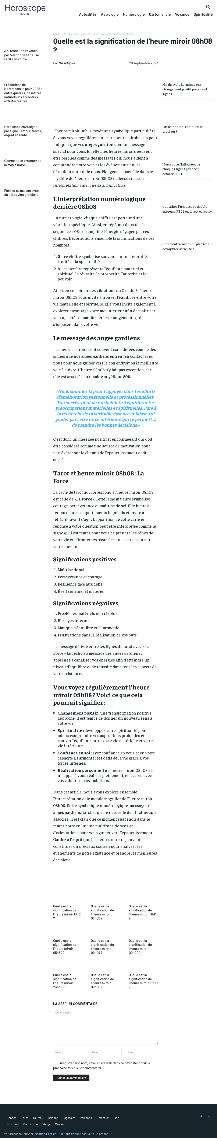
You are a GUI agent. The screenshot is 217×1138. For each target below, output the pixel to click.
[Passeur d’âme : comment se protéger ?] (187, 112)
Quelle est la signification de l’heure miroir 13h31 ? (67, 912)
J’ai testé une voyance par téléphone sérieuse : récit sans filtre (22, 55)
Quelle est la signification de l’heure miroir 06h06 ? (102, 981)
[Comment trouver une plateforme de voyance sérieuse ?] (187, 229)
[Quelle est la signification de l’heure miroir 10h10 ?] (143, 966)
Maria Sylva (67, 63)
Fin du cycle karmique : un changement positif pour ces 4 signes (184, 89)
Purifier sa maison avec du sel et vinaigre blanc (21, 192)
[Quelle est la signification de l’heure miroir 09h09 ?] (105, 931)
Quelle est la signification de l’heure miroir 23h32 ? (64, 981)
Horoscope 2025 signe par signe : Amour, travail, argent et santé (23, 131)
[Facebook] (201, 1117)
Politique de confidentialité (76, 1133)
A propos (102, 1133)
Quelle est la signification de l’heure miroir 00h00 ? (140, 946)
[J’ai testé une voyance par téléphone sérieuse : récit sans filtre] (23, 40)
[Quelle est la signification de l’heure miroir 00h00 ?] (143, 931)
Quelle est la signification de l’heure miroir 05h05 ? (102, 912)
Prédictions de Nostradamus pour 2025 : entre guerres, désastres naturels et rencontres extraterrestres (23, 93)
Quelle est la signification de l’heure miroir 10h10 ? (143, 981)
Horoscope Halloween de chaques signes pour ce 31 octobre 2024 (181, 169)
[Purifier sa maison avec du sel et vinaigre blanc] (23, 179)
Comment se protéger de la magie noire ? (23, 162)
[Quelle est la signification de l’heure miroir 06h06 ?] (105, 966)
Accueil (57, 33)
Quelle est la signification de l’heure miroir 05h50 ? (64, 946)
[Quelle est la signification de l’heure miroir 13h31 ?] (67, 897)
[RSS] (209, 1117)
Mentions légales (45, 1133)
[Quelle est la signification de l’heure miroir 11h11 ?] (143, 897)
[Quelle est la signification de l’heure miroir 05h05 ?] (105, 897)
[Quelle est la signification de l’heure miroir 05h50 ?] (67, 931)
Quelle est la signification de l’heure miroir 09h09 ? (102, 946)
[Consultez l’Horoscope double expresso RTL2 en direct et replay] (187, 191)
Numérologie (71, 33)
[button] (208, 6)
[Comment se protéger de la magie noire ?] (23, 149)
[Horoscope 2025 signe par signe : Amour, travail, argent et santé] (23, 115)
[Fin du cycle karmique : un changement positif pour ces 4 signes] (187, 69)
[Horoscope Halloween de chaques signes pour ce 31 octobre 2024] (187, 149)
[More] (192, 880)
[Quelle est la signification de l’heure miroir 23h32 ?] (67, 966)
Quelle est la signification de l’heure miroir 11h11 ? (142, 912)
